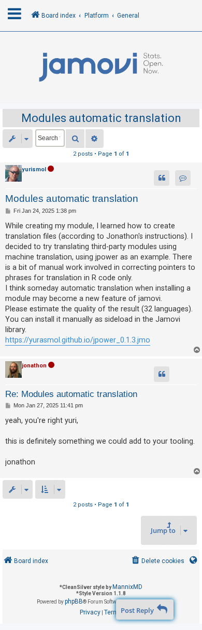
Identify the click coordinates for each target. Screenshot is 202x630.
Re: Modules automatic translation (71, 394)
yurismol (34, 169)
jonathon (34, 365)
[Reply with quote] (161, 178)
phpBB (74, 601)
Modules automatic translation (101, 118)
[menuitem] (157, 561)
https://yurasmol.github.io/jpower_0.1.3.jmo (77, 340)
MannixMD (127, 587)
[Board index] (101, 67)
